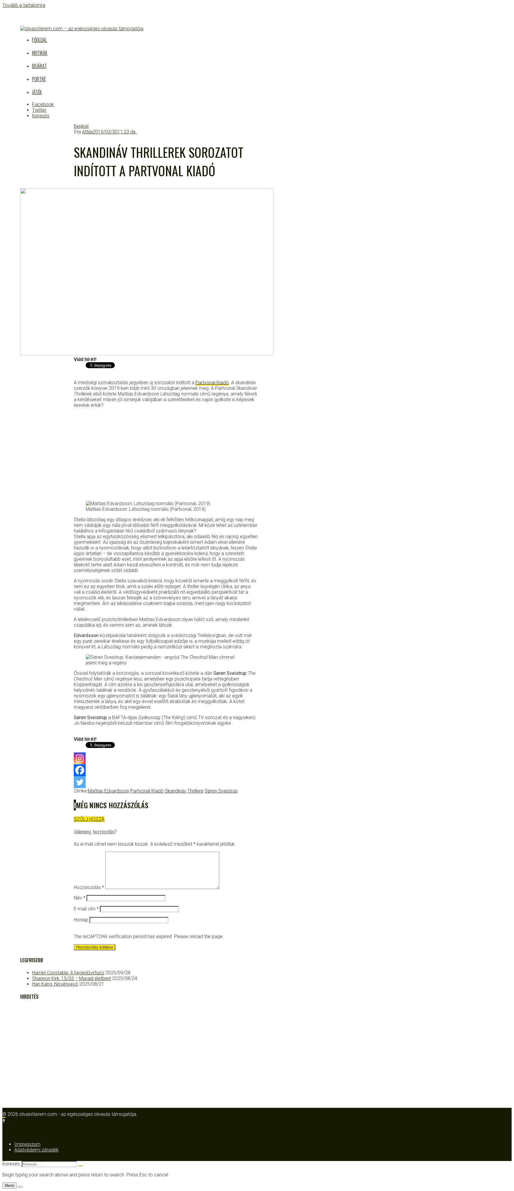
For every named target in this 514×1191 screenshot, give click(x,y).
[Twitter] (80, 782)
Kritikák (39, 52)
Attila (87, 132)
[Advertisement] (166, 454)
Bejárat (39, 66)
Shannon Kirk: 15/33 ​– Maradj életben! (71, 978)
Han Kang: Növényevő (55, 984)
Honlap (81, 920)
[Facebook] (80, 770)
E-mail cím (86, 909)
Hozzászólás (89, 887)
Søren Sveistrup (221, 791)
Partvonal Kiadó (212, 382)
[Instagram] (80, 758)
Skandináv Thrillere (184, 791)
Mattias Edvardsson (108, 791)
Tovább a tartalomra (23, 5)
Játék (37, 92)
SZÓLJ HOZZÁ (89, 819)
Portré (39, 79)
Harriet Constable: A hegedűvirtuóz (68, 973)
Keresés (40, 116)
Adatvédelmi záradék (36, 1150)
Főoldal (39, 39)
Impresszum (27, 1144)
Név (79, 898)
